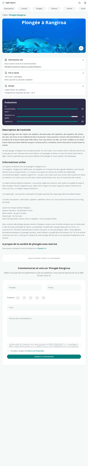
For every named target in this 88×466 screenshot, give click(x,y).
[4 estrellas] (37, 297)
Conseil (24, 8)
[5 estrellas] (43, 297)
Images (39, 8)
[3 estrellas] (30, 297)
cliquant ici (41, 248)
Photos (54, 8)
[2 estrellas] (24, 297)
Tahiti (5, 15)
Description (9, 8)
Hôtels (69, 8)
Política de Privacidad (35, 351)
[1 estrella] (18, 297)
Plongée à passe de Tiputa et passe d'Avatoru (22, 67)
